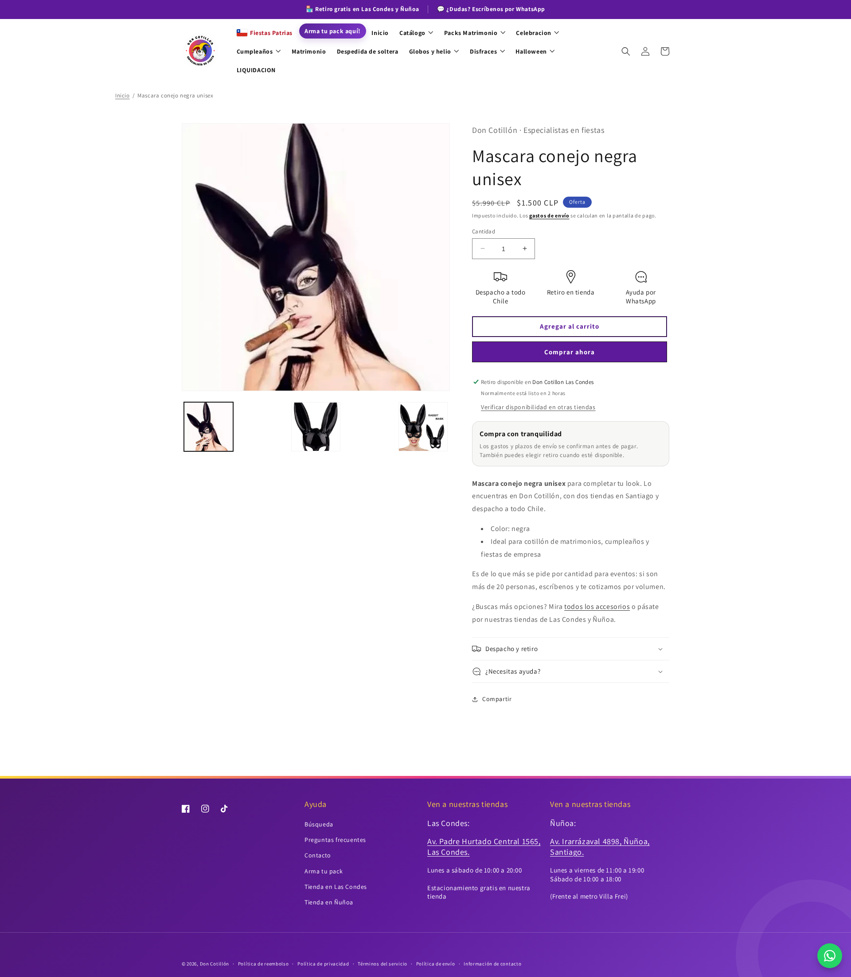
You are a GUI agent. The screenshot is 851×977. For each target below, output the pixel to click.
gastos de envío (549, 215)
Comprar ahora (569, 352)
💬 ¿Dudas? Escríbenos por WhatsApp (491, 9)
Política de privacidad (323, 964)
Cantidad (483, 231)
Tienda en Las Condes (335, 887)
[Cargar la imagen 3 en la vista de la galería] (423, 426)
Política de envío (435, 964)
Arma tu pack (323, 871)
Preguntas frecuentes (335, 840)
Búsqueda (318, 824)
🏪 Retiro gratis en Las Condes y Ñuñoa (362, 9)
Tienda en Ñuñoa (328, 902)
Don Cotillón (214, 964)
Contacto (317, 855)
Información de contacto (492, 964)
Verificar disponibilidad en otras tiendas (538, 407)
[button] (626, 51)
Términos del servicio (382, 964)
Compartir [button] (496, 699)
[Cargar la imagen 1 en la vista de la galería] (208, 426)
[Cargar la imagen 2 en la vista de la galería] (315, 426)
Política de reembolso (263, 964)
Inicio (122, 95)
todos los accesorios (597, 606)
